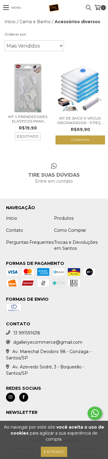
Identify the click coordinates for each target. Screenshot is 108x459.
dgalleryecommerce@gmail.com (47, 342)
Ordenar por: (15, 34)
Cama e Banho (35, 21)
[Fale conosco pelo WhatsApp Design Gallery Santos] (95, 413)
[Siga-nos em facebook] (23, 397)
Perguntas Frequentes (30, 242)
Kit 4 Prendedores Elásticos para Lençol (27, 118)
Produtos (64, 218)
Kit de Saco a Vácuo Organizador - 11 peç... (80, 120)
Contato (14, 230)
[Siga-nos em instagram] (10, 397)
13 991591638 (26, 333)
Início (10, 21)
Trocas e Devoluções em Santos (76, 245)
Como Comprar (70, 230)
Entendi (54, 451)
